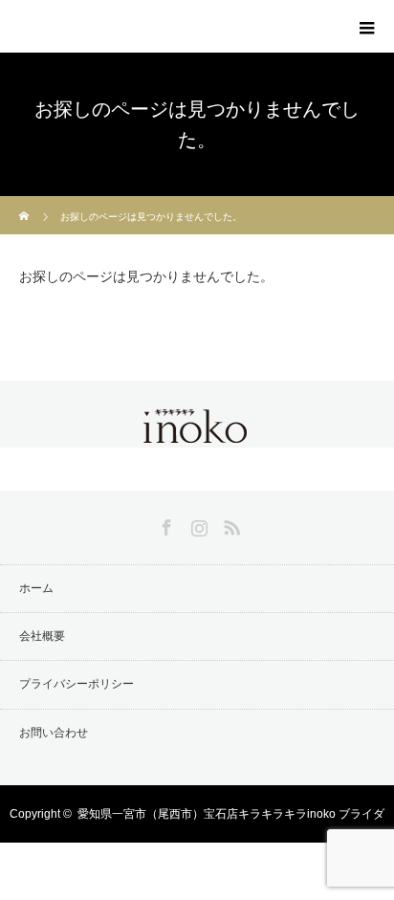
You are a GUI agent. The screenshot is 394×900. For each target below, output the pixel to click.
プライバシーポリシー (76, 684)
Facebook (164, 524)
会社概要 (42, 636)
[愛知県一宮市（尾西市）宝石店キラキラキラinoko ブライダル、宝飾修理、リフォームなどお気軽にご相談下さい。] (197, 431)
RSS (229, 524)
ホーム (36, 588)
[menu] (367, 27)
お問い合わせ (53, 732)
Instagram (197, 524)
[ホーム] (25, 203)
